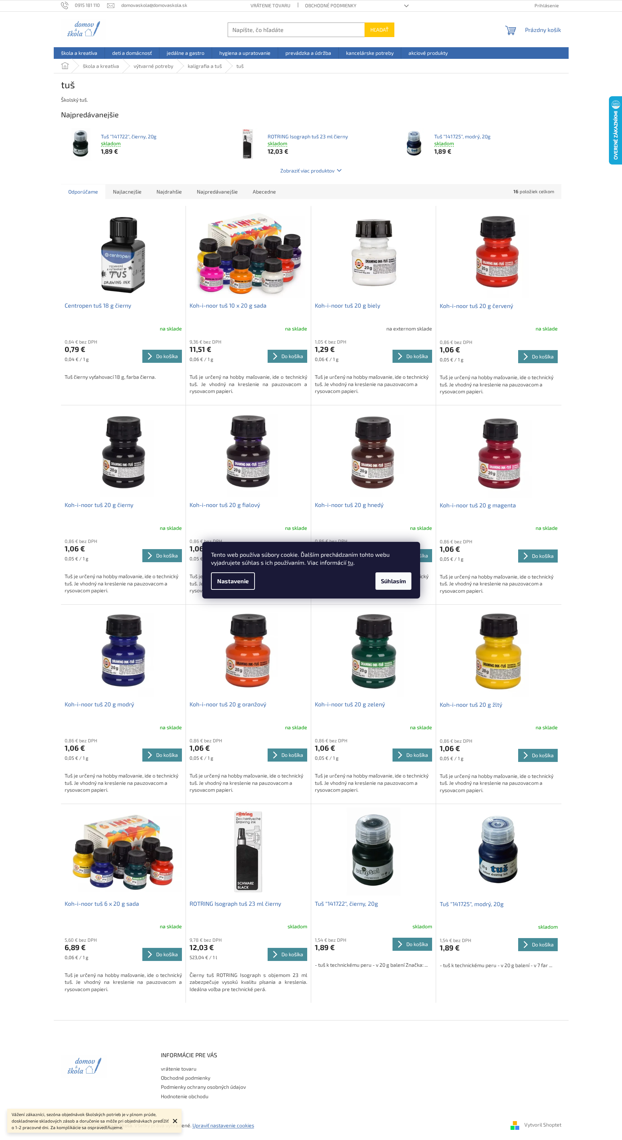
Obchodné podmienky (330, 5)
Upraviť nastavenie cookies (223, 1125)
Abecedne (264, 191)
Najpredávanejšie (217, 191)
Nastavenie (233, 580)
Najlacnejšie (127, 191)
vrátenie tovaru (270, 5)
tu (350, 562)
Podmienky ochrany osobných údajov (203, 1087)
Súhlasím (393, 580)
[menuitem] (79, 53)
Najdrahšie (169, 191)
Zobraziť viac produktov (307, 170)
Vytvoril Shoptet (542, 1124)
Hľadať (379, 30)
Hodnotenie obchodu (184, 1096)
